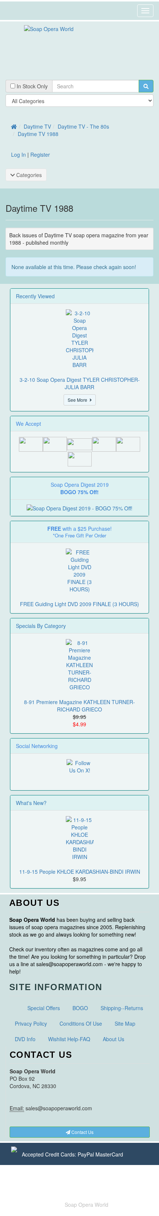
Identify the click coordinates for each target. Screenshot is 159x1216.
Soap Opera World (86, 1204)
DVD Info (25, 1039)
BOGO (80, 1008)
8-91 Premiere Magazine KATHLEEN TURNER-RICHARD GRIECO (79, 705)
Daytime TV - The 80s (83, 126)
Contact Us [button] (82, 1132)
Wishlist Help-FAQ (69, 1039)
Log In (18, 154)
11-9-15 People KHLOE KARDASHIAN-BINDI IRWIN (79, 871)
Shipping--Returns (122, 1008)
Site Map (125, 1023)
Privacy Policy (31, 1023)
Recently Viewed (35, 296)
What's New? (31, 802)
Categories (28, 175)
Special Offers (43, 1008)
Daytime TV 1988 (38, 133)
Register (40, 154)
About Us (113, 1039)
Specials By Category (41, 625)
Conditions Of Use (81, 1023)
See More (78, 400)
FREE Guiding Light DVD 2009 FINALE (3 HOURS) (79, 604)
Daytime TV (37, 126)
